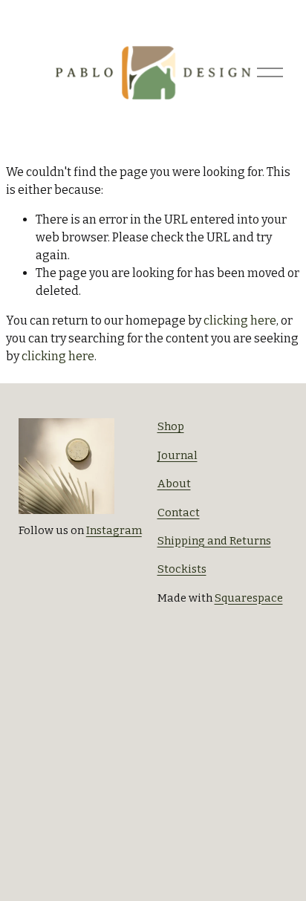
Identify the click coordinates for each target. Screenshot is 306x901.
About (174, 483)
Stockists (181, 569)
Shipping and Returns (214, 540)
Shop (170, 426)
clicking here (240, 320)
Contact (178, 512)
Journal (177, 455)
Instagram (114, 530)
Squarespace (249, 598)
